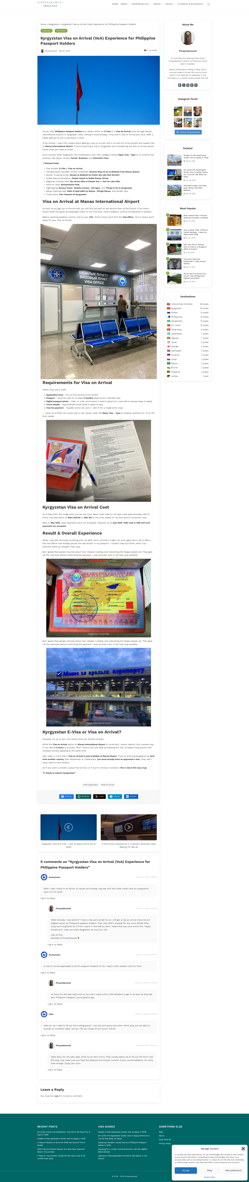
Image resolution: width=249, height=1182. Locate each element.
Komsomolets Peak (70, 184)
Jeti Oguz (95, 188)
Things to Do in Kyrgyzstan (119, 188)
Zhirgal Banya (104, 191)
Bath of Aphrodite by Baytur (81, 191)
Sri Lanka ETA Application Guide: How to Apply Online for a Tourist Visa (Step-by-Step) (196, 173)
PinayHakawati (51, 51)
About (124, 4)
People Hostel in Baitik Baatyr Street (90, 178)
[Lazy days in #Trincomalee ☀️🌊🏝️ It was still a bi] (197, 122)
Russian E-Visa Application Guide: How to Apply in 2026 (196, 156)
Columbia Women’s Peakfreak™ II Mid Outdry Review (195, 261)
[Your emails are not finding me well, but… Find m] (178, 111)
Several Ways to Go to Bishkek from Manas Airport (114, 172)
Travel (169, 4)
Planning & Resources (190, 4)
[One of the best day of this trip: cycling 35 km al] (188, 122)
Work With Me (165, 1140)
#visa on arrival (107, 785)
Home (115, 4)
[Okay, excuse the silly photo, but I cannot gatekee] (197, 111)
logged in (58, 1096)
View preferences (233, 1170)
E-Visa (62, 168)
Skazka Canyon (81, 188)
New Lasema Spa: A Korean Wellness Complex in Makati (196, 216)
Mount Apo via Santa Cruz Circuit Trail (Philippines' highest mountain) (195, 276)
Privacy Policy (209, 1177)
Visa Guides (61, 31)
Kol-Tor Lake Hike (111, 181)
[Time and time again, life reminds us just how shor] (178, 122)
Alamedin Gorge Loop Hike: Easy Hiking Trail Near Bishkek (195, 188)
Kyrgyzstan (54, 24)
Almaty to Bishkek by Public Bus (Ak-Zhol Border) (94, 175)
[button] (243, 1148)
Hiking (157, 4)
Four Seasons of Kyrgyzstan (72, 194)
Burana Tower (66, 188)
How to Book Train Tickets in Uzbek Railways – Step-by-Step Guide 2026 (196, 232)
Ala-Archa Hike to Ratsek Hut (84, 181)
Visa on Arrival (75, 168)
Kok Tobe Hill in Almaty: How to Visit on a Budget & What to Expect (195, 247)
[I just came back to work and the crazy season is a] (188, 111)
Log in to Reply (47, 898)
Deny (209, 1170)
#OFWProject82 (140, 4)
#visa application (90, 785)
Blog (161, 1132)
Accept (186, 1170)
